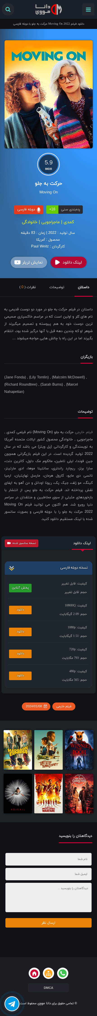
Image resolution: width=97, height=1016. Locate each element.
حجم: (76, 592)
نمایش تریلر (32, 262)
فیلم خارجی (84, 432)
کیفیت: (74, 584)
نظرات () (27, 287)
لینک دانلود (72, 262)
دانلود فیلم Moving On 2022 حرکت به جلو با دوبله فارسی (48, 24)
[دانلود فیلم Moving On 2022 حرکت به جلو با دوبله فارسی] (49, 94)
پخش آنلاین (20, 588)
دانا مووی (44, 1003)
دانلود (20, 610)
